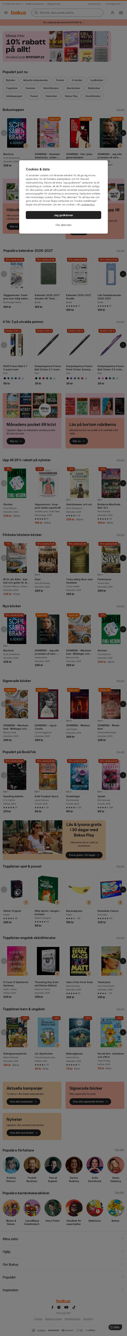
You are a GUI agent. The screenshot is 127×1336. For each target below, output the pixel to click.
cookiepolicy (88, 204)
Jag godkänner (63, 215)
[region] (63, 197)
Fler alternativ (64, 225)
